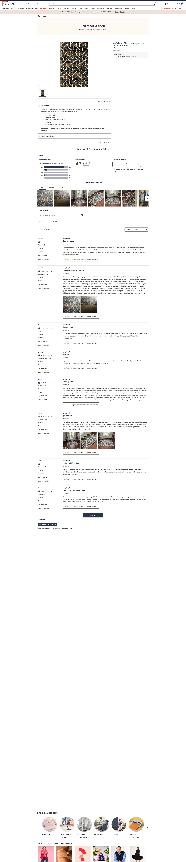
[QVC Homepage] (39, 16)
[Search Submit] (154, 4)
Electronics (100, 8)
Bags (86, 8)
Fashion (59, 8)
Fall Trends (20, 8)
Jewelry (73, 8)
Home (93, 8)
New (12, 8)
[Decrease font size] (110, 101)
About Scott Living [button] (47, 136)
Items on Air (40, 4)
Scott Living (116, 50)
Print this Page (106, 142)
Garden (51, 8)
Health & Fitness (130, 8)
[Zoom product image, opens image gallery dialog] (39, 85)
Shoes (80, 8)
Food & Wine (119, 8)
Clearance (43, 8)
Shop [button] (21, 4)
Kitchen (109, 8)
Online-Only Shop (32, 8)
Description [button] (45, 106)
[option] (93, 12)
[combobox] (100, 4)
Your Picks (5, 8)
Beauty (66, 8)
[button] (165, 4)
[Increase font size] (107, 101)
